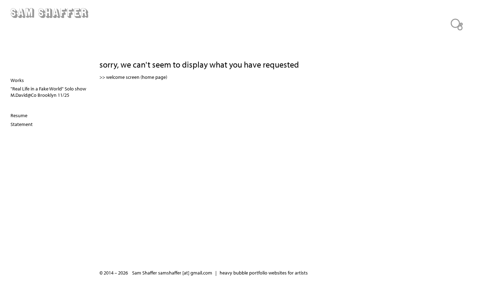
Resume (19, 115)
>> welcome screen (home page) (133, 77)
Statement (22, 124)
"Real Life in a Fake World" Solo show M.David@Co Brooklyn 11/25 (48, 92)
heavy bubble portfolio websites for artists (264, 273)
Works (17, 80)
